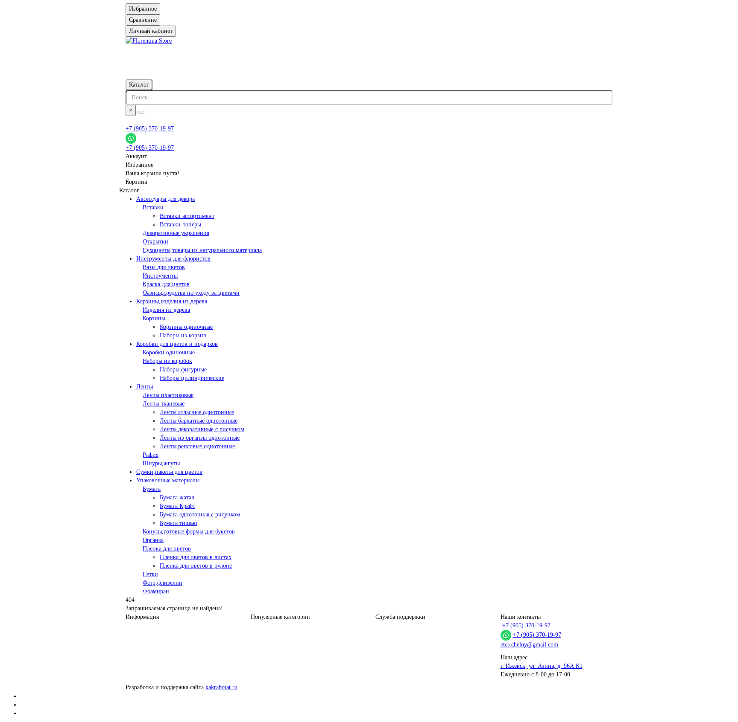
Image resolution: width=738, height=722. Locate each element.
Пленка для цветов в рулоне (196, 566)
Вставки (153, 207)
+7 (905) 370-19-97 (150, 128)
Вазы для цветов (164, 267)
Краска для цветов (166, 284)
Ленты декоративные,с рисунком (202, 429)
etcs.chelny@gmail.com (529, 644)
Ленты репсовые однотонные (197, 446)
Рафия (150, 455)
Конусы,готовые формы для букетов (189, 531)
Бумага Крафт (177, 506)
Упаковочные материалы (167, 480)
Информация (142, 617)
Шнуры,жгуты (161, 463)
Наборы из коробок (167, 361)
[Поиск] (141, 112)
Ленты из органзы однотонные (200, 438)
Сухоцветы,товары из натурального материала (202, 250)
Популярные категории (280, 617)
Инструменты (160, 276)
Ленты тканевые (163, 403)
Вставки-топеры (180, 224)
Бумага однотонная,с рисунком (200, 514)
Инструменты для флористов (173, 258)
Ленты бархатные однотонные (198, 421)
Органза (153, 540)
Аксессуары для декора (165, 199)
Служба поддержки (400, 617)
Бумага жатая (177, 497)
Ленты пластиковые (168, 395)
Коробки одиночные (169, 352)
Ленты (144, 386)
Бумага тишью (178, 523)
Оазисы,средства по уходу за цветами (191, 293)
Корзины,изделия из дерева (171, 301)
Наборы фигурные (183, 369)
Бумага (152, 489)
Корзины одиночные (186, 327)
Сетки (150, 574)
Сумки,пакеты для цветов (169, 472)
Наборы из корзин (183, 335)
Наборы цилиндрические (192, 378)
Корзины (154, 318)
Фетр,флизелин (162, 583)
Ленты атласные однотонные (197, 412)
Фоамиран (156, 591)
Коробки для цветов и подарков (177, 344)
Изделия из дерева (166, 310)
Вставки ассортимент (187, 216)
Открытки (155, 241)
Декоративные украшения (176, 233)
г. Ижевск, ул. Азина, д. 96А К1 (542, 666)
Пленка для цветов (167, 548)
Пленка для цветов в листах (195, 557)
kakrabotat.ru (221, 687)
